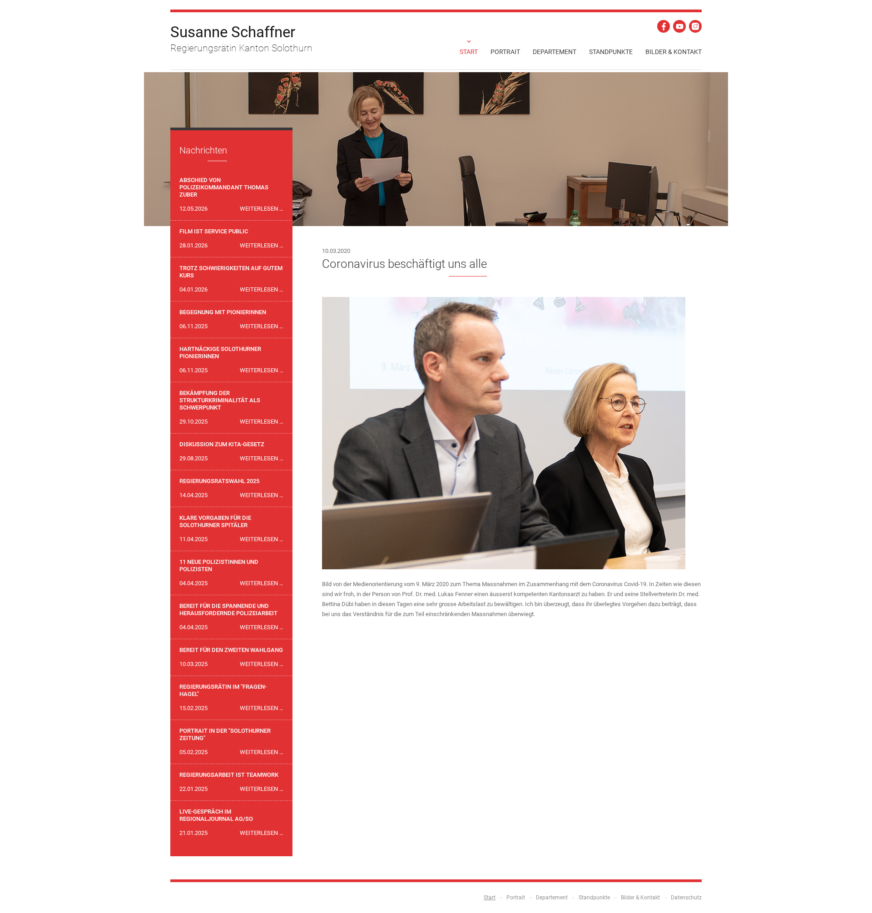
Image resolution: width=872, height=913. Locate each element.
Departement (554, 51)
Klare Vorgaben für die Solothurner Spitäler (215, 521)
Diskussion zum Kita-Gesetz (221, 444)
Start (469, 51)
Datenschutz (686, 897)
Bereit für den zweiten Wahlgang (231, 650)
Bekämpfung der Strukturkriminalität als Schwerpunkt (219, 400)
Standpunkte (611, 51)
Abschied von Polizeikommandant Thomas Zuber (223, 187)
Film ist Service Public (213, 231)
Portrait (505, 51)
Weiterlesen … (261, 208)
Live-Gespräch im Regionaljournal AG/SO (216, 815)
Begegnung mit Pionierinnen (222, 312)
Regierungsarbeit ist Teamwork (228, 774)
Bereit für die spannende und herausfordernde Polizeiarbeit (228, 609)
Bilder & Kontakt (673, 51)
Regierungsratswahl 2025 (219, 481)
